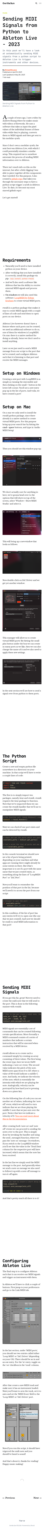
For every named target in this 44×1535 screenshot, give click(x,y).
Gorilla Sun (8, 3)
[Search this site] (36, 3)
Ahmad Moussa (11, 70)
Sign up (22, 1521)
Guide (5, 13)
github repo (17, 179)
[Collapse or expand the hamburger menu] (40, 3)
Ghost (32, 1525)
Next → (37, 1498)
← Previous (9, 1498)
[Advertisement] (22, 226)
